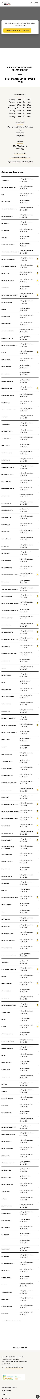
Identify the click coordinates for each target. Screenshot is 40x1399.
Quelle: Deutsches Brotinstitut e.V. (10, 1321)
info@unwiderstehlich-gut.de (20, 157)
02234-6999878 (20, 153)
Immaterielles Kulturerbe (13, 1377)
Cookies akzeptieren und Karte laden (17, 30)
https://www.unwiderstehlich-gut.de (20, 162)
